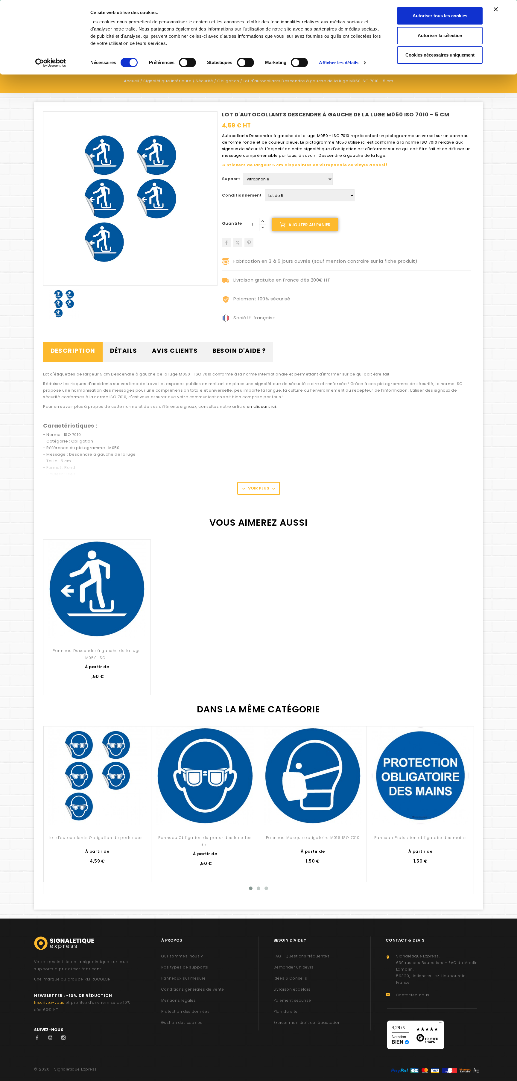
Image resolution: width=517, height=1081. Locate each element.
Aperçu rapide (97, 625)
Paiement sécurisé (292, 1000)
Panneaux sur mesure (183, 978)
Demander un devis (293, 967)
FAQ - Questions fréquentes (301, 956)
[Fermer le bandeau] (496, 9)
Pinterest (248, 240)
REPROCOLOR (97, 979)
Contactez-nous (412, 995)
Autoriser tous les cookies (440, 15)
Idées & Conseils (290, 978)
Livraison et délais (292, 989)
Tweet (237, 240)
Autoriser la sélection (440, 35)
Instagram (64, 1037)
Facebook (38, 1037)
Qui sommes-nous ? (182, 956)
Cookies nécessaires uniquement (440, 54)
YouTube (51, 1037)
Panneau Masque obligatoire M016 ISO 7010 (313, 837)
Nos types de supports (184, 967)
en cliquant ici (261, 406)
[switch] (187, 62)
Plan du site (285, 1011)
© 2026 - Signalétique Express (65, 1069)
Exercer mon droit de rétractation (307, 1022)
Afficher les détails (338, 62)
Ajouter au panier (309, 225)
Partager (226, 240)
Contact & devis (405, 940)
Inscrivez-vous (49, 1002)
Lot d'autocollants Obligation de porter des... (97, 837)
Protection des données (185, 1011)
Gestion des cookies (182, 1022)
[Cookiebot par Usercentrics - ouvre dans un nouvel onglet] (51, 62)
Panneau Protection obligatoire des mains (420, 837)
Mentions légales (178, 1000)
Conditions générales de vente (192, 989)
